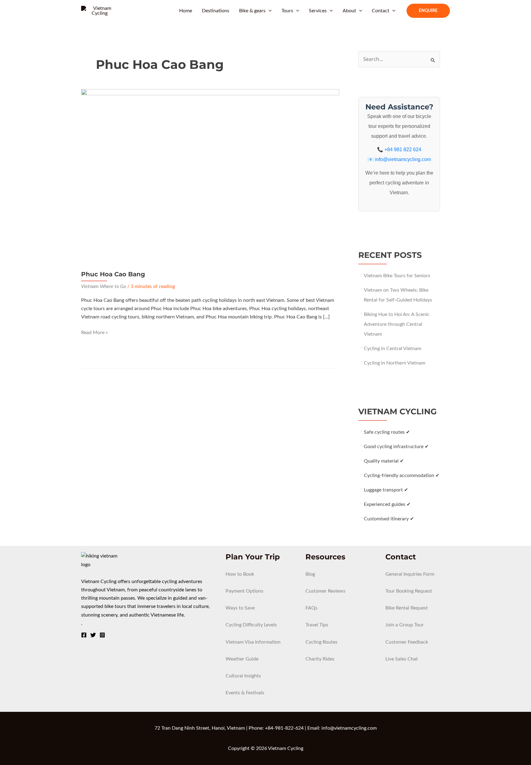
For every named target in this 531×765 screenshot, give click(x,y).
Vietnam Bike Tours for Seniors (397, 275)
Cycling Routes (321, 642)
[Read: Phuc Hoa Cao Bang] (210, 174)
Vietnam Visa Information (253, 642)
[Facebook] (84, 635)
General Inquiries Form (409, 574)
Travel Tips (316, 624)
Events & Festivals (245, 692)
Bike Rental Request (406, 607)
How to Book (240, 574)
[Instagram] (102, 635)
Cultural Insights (243, 675)
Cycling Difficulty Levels (251, 624)
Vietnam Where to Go (103, 286)
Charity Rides (319, 659)
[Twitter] (93, 635)
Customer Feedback (406, 642)
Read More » (94, 333)
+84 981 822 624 (402, 149)
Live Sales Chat (401, 659)
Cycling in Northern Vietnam (394, 363)
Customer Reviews (325, 591)
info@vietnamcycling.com (403, 159)
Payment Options (244, 591)
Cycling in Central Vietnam (392, 348)
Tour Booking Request (408, 591)
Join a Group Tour (404, 624)
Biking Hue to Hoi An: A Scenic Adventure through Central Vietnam (397, 324)
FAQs (311, 607)
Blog (310, 574)
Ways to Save (240, 607)
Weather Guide (242, 659)
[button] (269, 11)
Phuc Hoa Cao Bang (113, 274)
